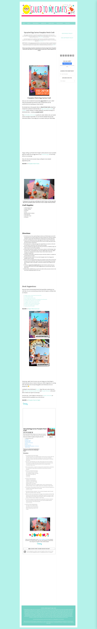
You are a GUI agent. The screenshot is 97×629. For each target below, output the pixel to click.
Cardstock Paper (28, 440)
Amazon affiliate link (42, 539)
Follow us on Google (67, 63)
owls (51, 108)
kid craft (38, 389)
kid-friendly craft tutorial (29, 115)
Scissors (26, 443)
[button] (28, 432)
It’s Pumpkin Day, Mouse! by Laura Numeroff (32, 300)
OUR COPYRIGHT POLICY (67, 37)
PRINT (52, 436)
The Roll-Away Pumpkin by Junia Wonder (31, 304)
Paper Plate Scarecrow (33, 308)
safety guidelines (56, 619)
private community (47, 395)
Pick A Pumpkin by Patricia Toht (29, 298)
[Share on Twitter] (26, 432)
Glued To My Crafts (48, 9)
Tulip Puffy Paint (27, 441)
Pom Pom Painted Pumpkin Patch (32, 391)
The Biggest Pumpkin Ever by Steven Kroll (31, 302)
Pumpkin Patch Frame (33, 163)
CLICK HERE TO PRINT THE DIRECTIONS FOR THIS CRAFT (40, 548)
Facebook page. (45, 154)
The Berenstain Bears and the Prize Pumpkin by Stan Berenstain (35, 299)
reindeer (24, 110)
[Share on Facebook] (30, 432)
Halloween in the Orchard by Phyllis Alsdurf (32, 303)
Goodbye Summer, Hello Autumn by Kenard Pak (32, 295)
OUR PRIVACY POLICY (67, 33)
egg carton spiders (45, 108)
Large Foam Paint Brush (29, 442)
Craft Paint (26, 439)
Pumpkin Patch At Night (34, 400)
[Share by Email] (24, 432)
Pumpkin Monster (46, 391)
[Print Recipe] (32, 432)
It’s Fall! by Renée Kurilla (28, 296)
